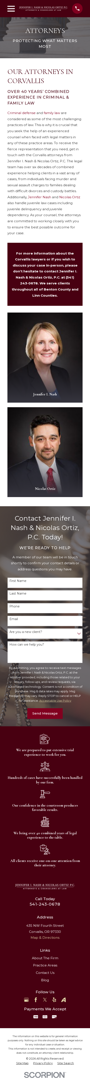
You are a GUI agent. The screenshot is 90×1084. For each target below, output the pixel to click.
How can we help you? (26, 644)
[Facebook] (35, 999)
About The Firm (45, 958)
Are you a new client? (25, 632)
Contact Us (45, 973)
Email (13, 619)
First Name (17, 581)
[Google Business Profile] (26, 999)
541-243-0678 (45, 904)
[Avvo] (63, 999)
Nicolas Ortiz (69, 197)
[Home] (43, 9)
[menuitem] (22, 1063)
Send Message (45, 713)
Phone (14, 606)
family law (52, 113)
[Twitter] (45, 999)
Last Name (17, 593)
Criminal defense (21, 113)
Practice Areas (45, 965)
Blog (45, 980)
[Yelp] (54, 999)
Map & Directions (45, 937)
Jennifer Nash (39, 197)
